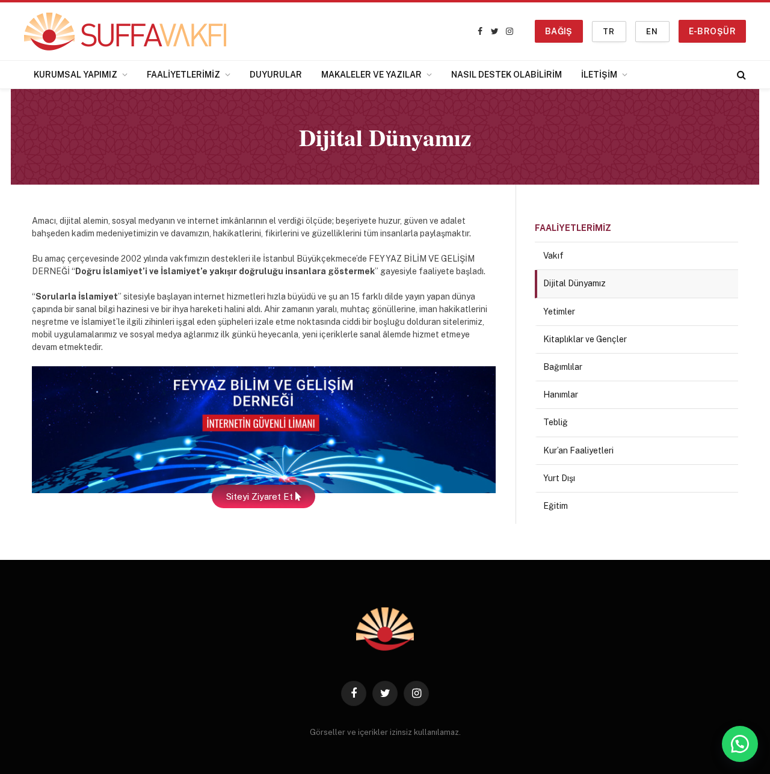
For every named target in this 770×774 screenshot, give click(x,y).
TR (609, 31)
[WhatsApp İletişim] (740, 744)
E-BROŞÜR (712, 31)
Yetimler (559, 311)
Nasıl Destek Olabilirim (506, 74)
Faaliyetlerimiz (183, 74)
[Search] (740, 74)
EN (652, 31)
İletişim (599, 74)
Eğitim (555, 506)
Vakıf (553, 255)
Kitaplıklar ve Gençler (585, 339)
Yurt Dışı (559, 478)
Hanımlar (560, 394)
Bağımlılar (562, 367)
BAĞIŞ (559, 31)
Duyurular (276, 74)
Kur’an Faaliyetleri (578, 450)
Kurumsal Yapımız (75, 74)
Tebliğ (555, 422)
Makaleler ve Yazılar (371, 74)
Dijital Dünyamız (574, 283)
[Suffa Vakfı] (125, 32)
